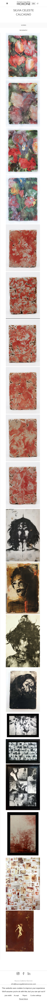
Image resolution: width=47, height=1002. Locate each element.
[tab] (23, 25)
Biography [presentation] (23, 30)
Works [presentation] (23, 25)
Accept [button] (16, 995)
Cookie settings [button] (35, 995)
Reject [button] (25, 995)
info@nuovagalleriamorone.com (23, 984)
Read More (23, 999)
